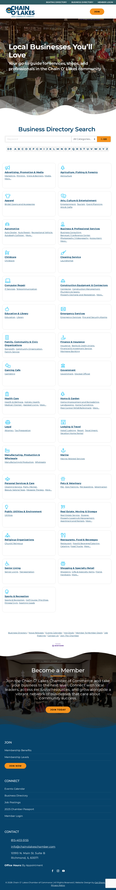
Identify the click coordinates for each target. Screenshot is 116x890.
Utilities (9, 515)
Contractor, (66, 289)
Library (20, 317)
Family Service (12, 352)
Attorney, (9, 430)
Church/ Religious (14, 543)
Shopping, (65, 572)
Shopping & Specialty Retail (77, 568)
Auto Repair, (24, 232)
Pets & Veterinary (70, 483)
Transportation (26, 572)
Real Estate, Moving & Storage (78, 511)
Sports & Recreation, (15, 600)
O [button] (66, 149)
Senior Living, (12, 572)
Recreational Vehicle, (42, 232)
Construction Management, (86, 289)
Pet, (62, 487)
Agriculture (66, 176)
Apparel (9, 200)
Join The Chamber (69, 636)
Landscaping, (67, 405)
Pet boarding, (87, 487)
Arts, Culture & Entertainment (78, 200)
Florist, (99, 572)
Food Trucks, (77, 546)
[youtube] (63, 871)
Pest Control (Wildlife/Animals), (76, 408)
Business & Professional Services (80, 228)
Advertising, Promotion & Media (24, 172)
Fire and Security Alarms (94, 317)
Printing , (21, 176)
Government (68, 370)
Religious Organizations (19, 539)
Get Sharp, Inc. (102, 882)
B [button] (19, 149)
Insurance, (65, 346)
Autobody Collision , (15, 235)
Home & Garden (69, 398)
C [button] (23, 149)
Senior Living (13, 568)
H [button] (41, 149)
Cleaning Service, (13, 487)
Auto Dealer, (11, 232)
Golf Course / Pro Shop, (37, 600)
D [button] (26, 149)
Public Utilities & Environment (23, 511)
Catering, (65, 546)
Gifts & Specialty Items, (83, 572)
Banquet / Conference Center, (75, 235)
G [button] (37, 149)
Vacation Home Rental (71, 433)
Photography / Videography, (74, 238)
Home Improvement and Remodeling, (80, 402)
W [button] (95, 149)
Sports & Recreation (17, 596)
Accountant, (96, 238)
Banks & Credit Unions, (83, 346)
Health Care (12, 398)
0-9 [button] (9, 149)
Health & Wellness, (14, 402)
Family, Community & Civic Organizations (21, 343)
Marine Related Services (72, 459)
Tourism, (81, 204)
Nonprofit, (10, 349)
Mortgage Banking (70, 351)
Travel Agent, (91, 430)
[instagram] (58, 871)
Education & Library (16, 313)
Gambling (10, 374)
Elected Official (82, 374)
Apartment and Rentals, (72, 521)
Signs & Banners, (35, 176)
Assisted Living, (31, 405)
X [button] (100, 149)
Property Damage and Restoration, (78, 295)
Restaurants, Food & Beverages (79, 539)
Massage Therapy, (35, 490)
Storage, (85, 515)
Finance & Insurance (72, 341)
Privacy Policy (58, 885)
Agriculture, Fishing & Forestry (79, 172)
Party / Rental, (30, 487)
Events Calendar (53, 633)
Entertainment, (68, 204)
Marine (64, 454)
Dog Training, (72, 487)
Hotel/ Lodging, (68, 430)
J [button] (47, 149)
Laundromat (66, 261)
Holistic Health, (32, 402)
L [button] (54, 149)
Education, (10, 317)
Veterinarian (100, 487)
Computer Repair (15, 285)
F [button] (33, 149)
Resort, (80, 430)
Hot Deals (69, 633)
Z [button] (107, 149)
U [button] (88, 149)
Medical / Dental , (13, 405)
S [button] (81, 149)
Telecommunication (26, 289)
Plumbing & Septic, (70, 292)
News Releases (36, 633)
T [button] (84, 149)
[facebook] (52, 871)
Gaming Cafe (13, 370)
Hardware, (65, 575)
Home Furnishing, (84, 405)
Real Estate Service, (70, 515)
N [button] (62, 149)
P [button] (69, 149)
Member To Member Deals (89, 633)
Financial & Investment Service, (76, 348)
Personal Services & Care (19, 483)
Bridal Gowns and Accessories (20, 204)
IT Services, (10, 289)
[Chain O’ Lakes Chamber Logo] (20, 6)
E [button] (30, 149)
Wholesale (40, 462)
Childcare (10, 257)
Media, (48, 176)
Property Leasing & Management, (77, 518)
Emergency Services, (71, 317)
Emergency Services (72, 313)
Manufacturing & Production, (19, 462)
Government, (67, 374)
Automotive (12, 228)
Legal (8, 426)
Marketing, (10, 176)
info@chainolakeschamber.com (33, 846)
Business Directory (17, 633)
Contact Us (53, 636)
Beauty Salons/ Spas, (15, 490)
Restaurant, (66, 543)
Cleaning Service (70, 257)
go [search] (105, 139)
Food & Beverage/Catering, (86, 543)
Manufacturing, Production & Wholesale (22, 456)
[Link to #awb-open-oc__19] (109, 11)
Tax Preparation (23, 430)
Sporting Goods (27, 603)
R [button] (77, 149)
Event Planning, (94, 204)
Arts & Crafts (66, 207)
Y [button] (103, 149)
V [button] (91, 149)
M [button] (58, 149)
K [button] (50, 149)
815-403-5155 (20, 840)
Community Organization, (29, 349)
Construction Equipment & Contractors (84, 285)
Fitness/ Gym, (11, 603)
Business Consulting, (71, 232)
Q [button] (73, 149)
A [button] (15, 149)
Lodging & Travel (70, 426)
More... (8, 179)
